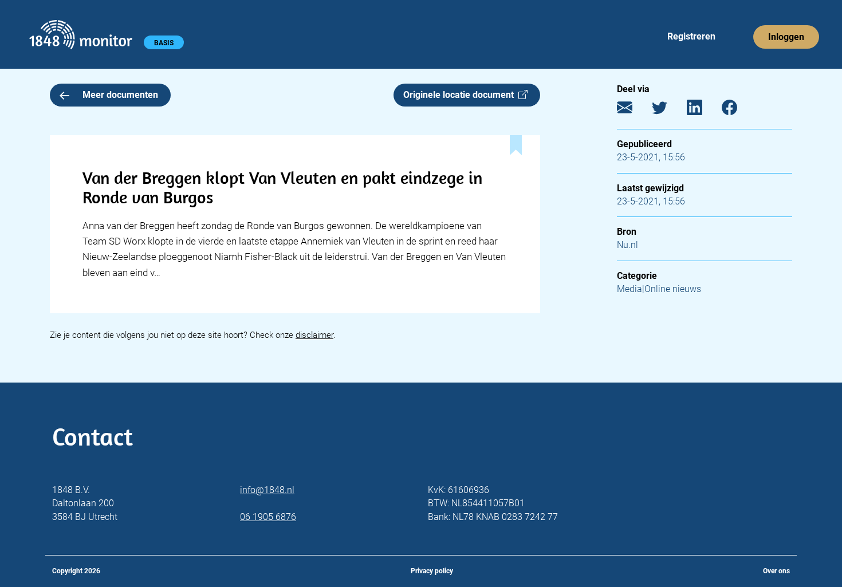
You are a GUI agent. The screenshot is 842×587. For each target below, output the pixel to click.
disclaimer (314, 335)
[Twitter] (668, 110)
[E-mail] (633, 110)
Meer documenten (120, 94)
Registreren (691, 36)
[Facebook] (738, 110)
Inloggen (786, 36)
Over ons (776, 571)
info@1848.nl (267, 489)
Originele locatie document (460, 94)
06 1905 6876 (268, 516)
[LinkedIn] (703, 110)
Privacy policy (432, 571)
